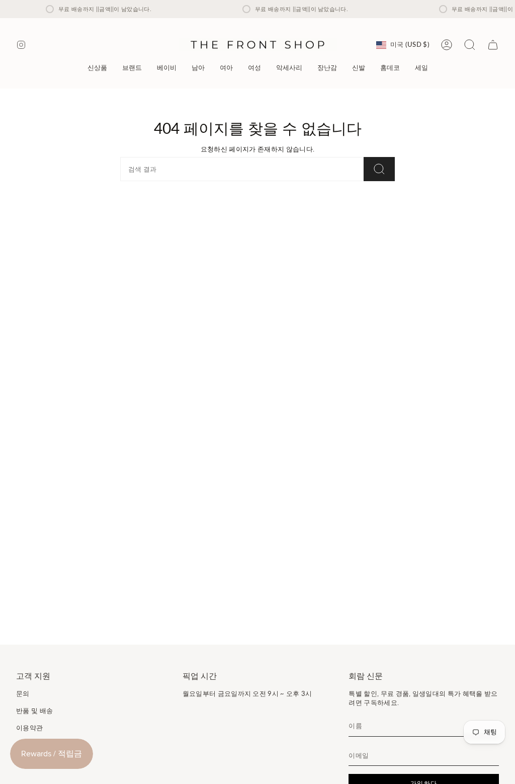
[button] (132, 67)
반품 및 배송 (34, 711)
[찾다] (379, 169)
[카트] (492, 44)
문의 (23, 693)
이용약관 (29, 728)
